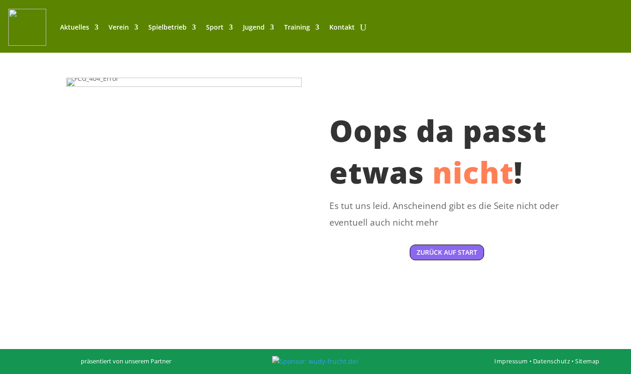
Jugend (254, 27)
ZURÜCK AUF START (447, 252)
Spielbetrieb (167, 27)
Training (297, 27)
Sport (215, 27)
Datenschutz (551, 361)
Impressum (511, 361)
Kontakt (342, 27)
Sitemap (587, 361)
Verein (119, 27)
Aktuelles (74, 27)
